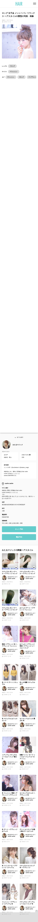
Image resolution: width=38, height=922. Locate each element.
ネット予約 (19, 535)
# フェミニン (13, 71)
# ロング (12, 66)
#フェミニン (10, 77)
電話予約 (19, 543)
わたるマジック (18, 450)
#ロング (21, 77)
